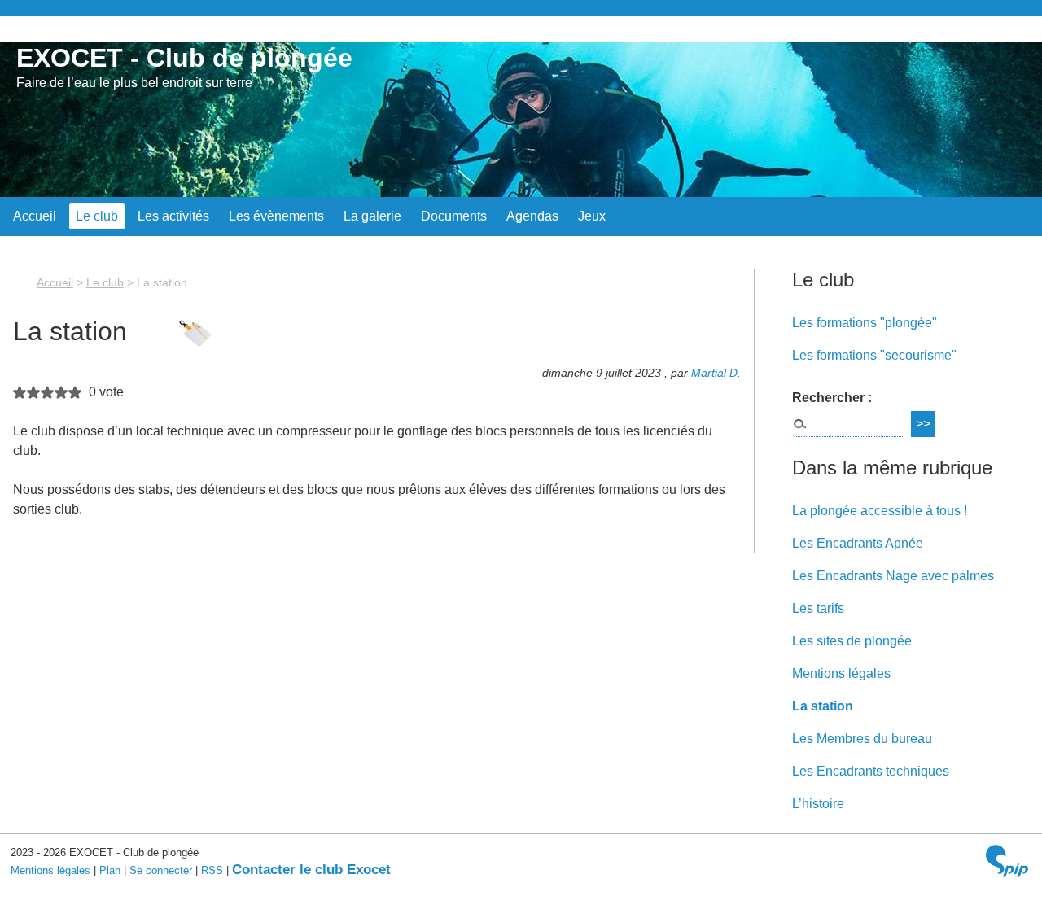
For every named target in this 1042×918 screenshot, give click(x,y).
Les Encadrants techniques (870, 771)
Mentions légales (841, 673)
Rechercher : (832, 397)
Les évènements (276, 216)
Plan (109, 870)
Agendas (532, 216)
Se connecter (160, 870)
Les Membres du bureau (862, 738)
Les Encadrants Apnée (857, 543)
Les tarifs (818, 608)
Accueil (34, 216)
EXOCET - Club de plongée (184, 57)
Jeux (592, 216)
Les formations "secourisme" (874, 355)
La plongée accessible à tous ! (879, 511)
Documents (454, 216)
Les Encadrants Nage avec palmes (893, 576)
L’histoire (818, 804)
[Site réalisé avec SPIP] (1007, 863)
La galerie (372, 216)
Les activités (173, 216)
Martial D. (716, 372)
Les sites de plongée (852, 641)
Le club (97, 216)
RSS (212, 870)
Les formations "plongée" (864, 323)
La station (822, 706)
